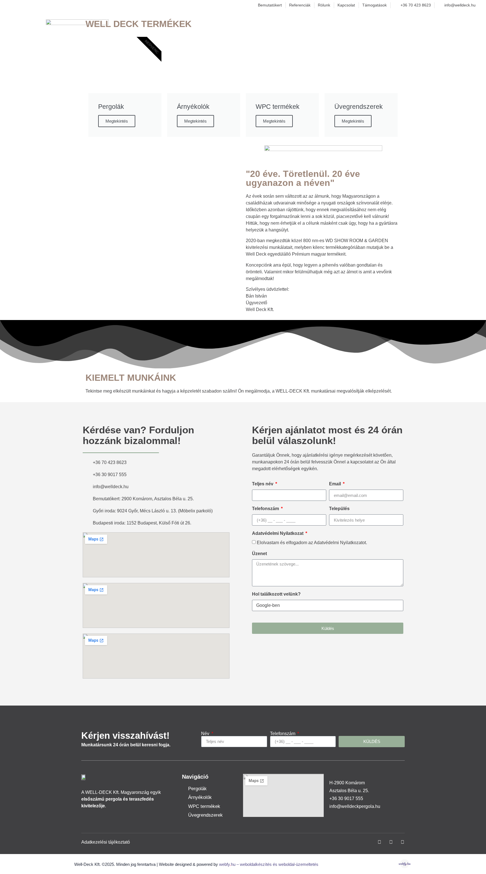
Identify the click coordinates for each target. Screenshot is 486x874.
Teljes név (263, 484)
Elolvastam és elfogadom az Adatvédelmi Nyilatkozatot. (312, 542)
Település (339, 508)
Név (205, 733)
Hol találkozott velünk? (276, 594)
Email (335, 484)
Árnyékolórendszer (403, 24)
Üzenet (259, 553)
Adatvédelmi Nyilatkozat (278, 533)
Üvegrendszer (458, 24)
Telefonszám (266, 508)
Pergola (324, 24)
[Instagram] (391, 842)
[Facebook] (379, 842)
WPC (357, 24)
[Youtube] (402, 842)
